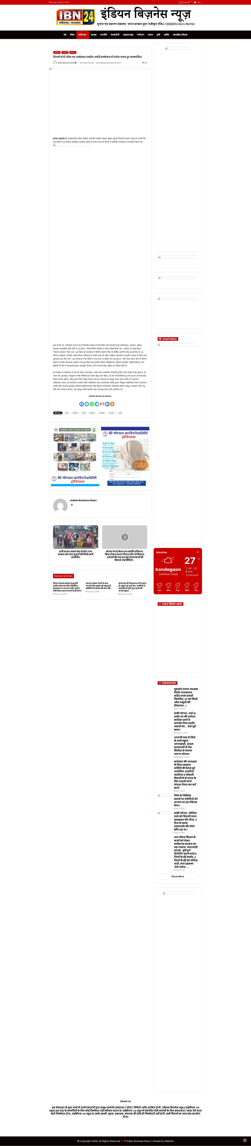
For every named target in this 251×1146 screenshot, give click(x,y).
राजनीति (103, 34)
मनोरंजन (140, 34)
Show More (177, 876)
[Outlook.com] (107, 402)
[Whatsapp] (92, 402)
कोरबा (66, 413)
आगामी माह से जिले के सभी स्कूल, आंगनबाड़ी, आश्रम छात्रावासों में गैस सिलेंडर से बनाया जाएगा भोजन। (184, 746)
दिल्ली (83, 413)
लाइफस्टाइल (128, 34)
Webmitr (169, 1141)
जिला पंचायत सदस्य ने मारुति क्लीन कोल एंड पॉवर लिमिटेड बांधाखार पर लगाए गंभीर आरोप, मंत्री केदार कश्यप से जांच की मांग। (67, 587)
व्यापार (150, 34)
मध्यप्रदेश (101, 413)
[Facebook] (81, 402)
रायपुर (120, 413)
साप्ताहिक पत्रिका (180, 34)
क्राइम (93, 34)
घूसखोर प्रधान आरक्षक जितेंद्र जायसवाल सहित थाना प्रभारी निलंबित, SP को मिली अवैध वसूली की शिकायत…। (186, 697)
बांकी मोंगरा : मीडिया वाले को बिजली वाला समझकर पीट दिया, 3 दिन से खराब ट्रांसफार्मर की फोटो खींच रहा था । (185, 821)
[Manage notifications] (245, 1140)
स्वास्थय (72, 52)
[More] (112, 402)
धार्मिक (166, 34)
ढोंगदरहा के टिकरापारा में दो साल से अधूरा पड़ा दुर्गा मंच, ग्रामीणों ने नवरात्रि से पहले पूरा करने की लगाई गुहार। (132, 587)
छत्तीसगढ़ (82, 34)
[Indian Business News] (125, 16)
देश (65, 34)
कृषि (158, 34)
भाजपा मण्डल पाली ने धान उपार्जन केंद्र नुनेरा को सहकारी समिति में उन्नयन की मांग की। (98, 586)
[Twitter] (86, 402)
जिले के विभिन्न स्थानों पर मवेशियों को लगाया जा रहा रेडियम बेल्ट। (186, 800)
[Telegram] (97, 402)
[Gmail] (102, 402)
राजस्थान (111, 413)
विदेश (72, 34)
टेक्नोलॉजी (115, 34)
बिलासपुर (92, 413)
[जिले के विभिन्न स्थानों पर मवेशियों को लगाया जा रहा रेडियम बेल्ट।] (165, 799)
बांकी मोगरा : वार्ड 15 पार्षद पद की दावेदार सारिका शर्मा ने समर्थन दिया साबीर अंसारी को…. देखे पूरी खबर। (185, 721)
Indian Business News (66, 63)
